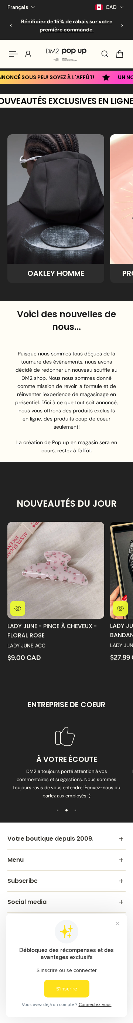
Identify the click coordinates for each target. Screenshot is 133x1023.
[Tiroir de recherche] (105, 54)
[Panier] (119, 54)
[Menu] (13, 54)
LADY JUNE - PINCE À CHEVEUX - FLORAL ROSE (52, 630)
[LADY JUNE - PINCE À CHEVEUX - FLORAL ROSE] (55, 570)
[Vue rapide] (17, 608)
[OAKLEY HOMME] (55, 208)
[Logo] (66, 54)
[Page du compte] (28, 54)
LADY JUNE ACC (26, 645)
